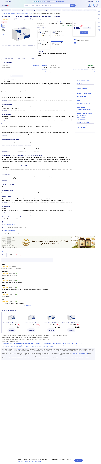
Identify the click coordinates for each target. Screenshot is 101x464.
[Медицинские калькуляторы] (99, 22)
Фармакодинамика (81, 119)
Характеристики (9, 58)
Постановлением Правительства (80, 353)
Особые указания (81, 91)
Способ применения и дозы (84, 80)
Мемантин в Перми (83, 345)
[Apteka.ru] (6, 5)
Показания (79, 83)
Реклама (93, 237)
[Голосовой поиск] (68, 5)
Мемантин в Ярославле (48, 346)
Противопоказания (82, 88)
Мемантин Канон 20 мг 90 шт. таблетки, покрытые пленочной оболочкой (71, 322)
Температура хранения (83, 122)
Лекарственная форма (82, 125)
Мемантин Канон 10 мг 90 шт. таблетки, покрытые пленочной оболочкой (31, 322)
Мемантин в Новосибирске (42, 343)
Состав (78, 86)
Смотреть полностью (16, 76)
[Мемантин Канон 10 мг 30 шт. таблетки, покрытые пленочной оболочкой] (44, 34)
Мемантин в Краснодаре (29, 343)
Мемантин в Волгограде (50, 345)
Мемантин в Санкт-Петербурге (17, 343)
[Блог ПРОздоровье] (99, 18)
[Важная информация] (99, 26)
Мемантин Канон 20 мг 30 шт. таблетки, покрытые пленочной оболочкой (51, 322)
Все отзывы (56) (27, 305)
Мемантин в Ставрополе (37, 346)
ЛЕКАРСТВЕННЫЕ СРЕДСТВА (10, 13)
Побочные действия (82, 96)
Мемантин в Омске (63, 343)
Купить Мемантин (5, 343)
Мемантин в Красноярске (73, 345)
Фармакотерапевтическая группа (83, 99)
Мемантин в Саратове (62, 345)
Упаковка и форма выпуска (84, 93)
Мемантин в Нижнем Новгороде (75, 343)
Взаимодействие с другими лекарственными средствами (84, 104)
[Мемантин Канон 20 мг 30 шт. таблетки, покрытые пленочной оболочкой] (44, 45)
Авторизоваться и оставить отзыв (11, 260)
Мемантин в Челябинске (25, 346)
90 (94, 72)
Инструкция (21, 58)
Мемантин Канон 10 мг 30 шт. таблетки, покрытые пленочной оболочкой (11, 322)
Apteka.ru (19, 349)
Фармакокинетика (81, 127)
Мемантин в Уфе (18, 345)
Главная (3, 13)
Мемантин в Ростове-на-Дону (8, 345)
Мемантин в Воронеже (53, 343)
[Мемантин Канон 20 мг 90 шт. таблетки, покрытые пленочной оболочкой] (57, 45)
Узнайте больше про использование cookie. (29, 461)
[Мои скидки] (99, 15)
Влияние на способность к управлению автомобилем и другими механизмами (84, 109)
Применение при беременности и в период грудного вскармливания (85, 115)
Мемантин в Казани (5, 346)
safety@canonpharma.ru (10, 230)
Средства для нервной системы (22, 13)
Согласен (78, 460)
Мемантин (31, 13)
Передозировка (81, 130)
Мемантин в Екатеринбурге (39, 345)
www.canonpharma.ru (9, 224)
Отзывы (32, 58)
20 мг (46, 72)
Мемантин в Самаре (15, 346)
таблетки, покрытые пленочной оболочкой (84, 69)
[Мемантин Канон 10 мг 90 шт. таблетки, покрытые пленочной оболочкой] (58, 34)
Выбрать (11, 330)
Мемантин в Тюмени (27, 345)
